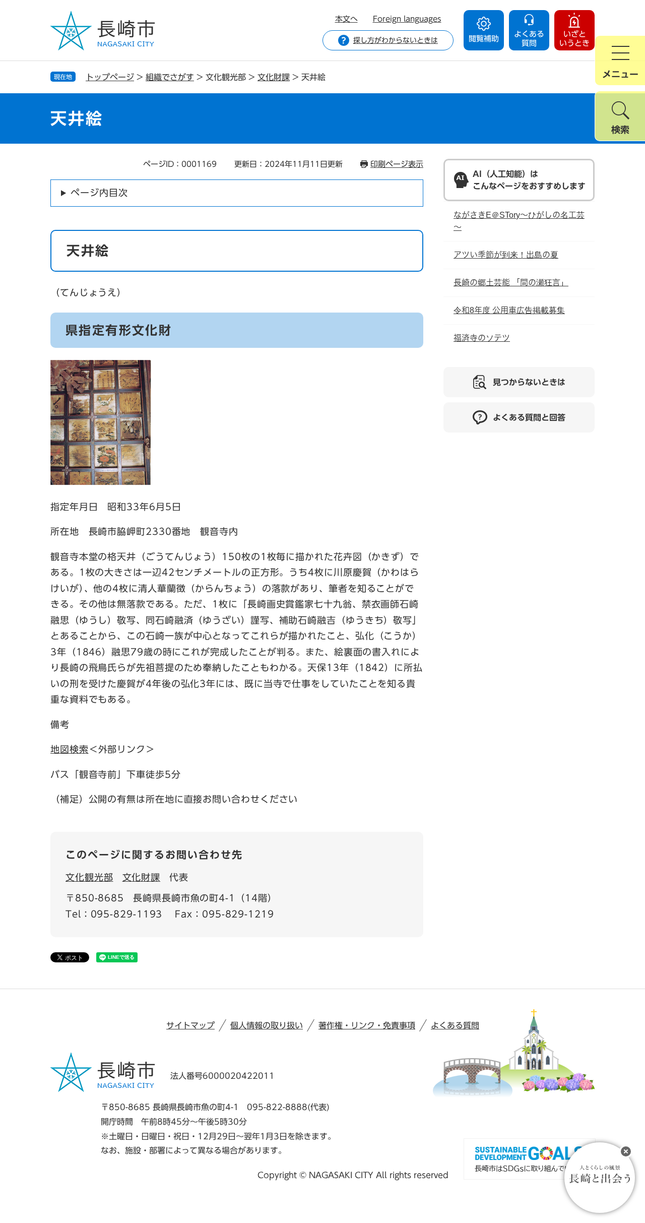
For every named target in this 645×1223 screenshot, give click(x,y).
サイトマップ (190, 1025)
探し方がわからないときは (395, 40)
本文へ (346, 19)
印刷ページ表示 (396, 164)
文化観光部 (89, 877)
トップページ (110, 77)
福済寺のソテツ (482, 338)
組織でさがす (170, 77)
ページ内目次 (99, 192)
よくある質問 (455, 1025)
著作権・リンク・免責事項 (366, 1025)
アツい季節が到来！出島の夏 (506, 255)
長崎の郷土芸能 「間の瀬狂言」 (511, 282)
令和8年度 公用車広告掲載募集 (509, 310)
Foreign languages (407, 19)
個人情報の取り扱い (266, 1025)
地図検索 (69, 749)
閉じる (625, 1151)
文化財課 (273, 77)
